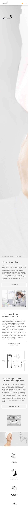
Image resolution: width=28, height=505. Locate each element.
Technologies (14, 284)
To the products (14, 406)
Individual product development (14, 344)
